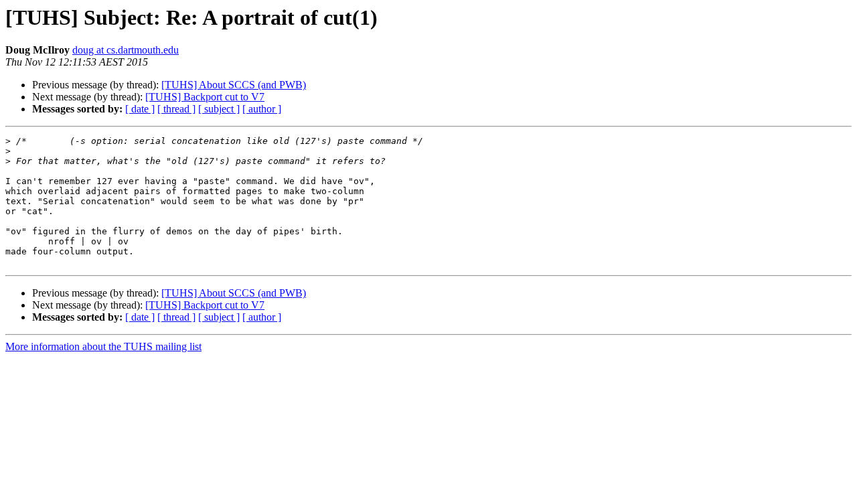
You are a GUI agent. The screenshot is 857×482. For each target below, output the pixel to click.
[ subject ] (219, 108)
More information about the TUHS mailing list (103, 346)
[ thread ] (176, 108)
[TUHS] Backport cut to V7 (204, 96)
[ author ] (261, 108)
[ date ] (140, 108)
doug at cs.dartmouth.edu (125, 50)
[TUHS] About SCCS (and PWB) (233, 84)
